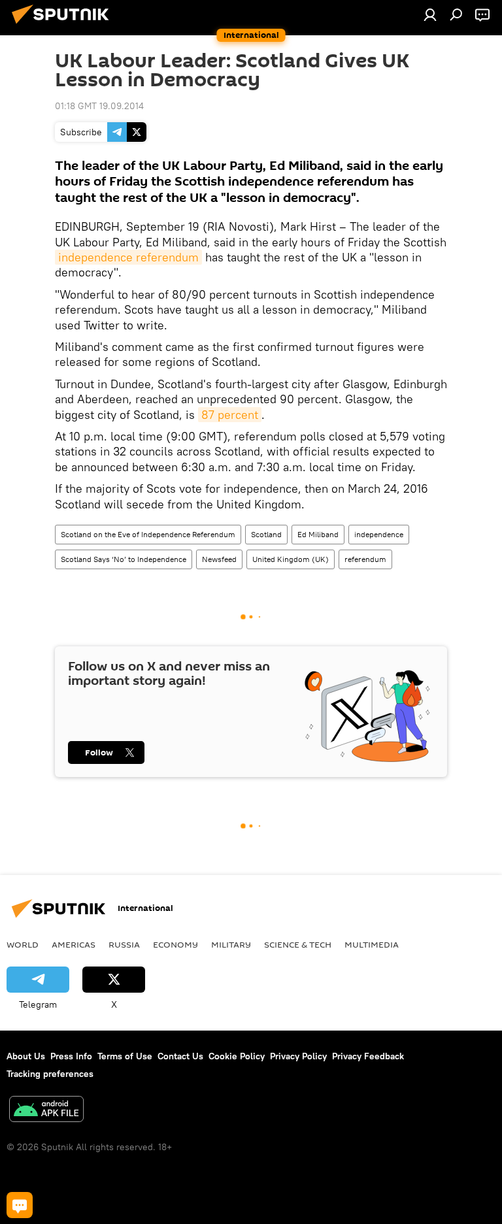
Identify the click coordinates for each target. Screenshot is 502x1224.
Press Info (71, 1056)
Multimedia (371, 944)
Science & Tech (297, 944)
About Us (26, 1056)
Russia (124, 944)
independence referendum (128, 257)
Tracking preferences (50, 1074)
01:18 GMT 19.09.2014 (99, 106)
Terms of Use (124, 1056)
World (23, 944)
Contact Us (180, 1056)
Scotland (266, 534)
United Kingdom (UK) (290, 559)
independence (378, 534)
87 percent (229, 414)
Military (231, 944)
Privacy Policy (298, 1056)
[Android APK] (46, 1110)
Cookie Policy (237, 1056)
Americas (73, 944)
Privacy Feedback (368, 1056)
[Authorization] (430, 14)
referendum (365, 559)
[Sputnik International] (64, 25)
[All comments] (20, 1205)
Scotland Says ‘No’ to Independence (123, 559)
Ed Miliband (318, 534)
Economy (175, 944)
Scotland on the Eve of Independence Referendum (148, 534)
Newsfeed (219, 559)
